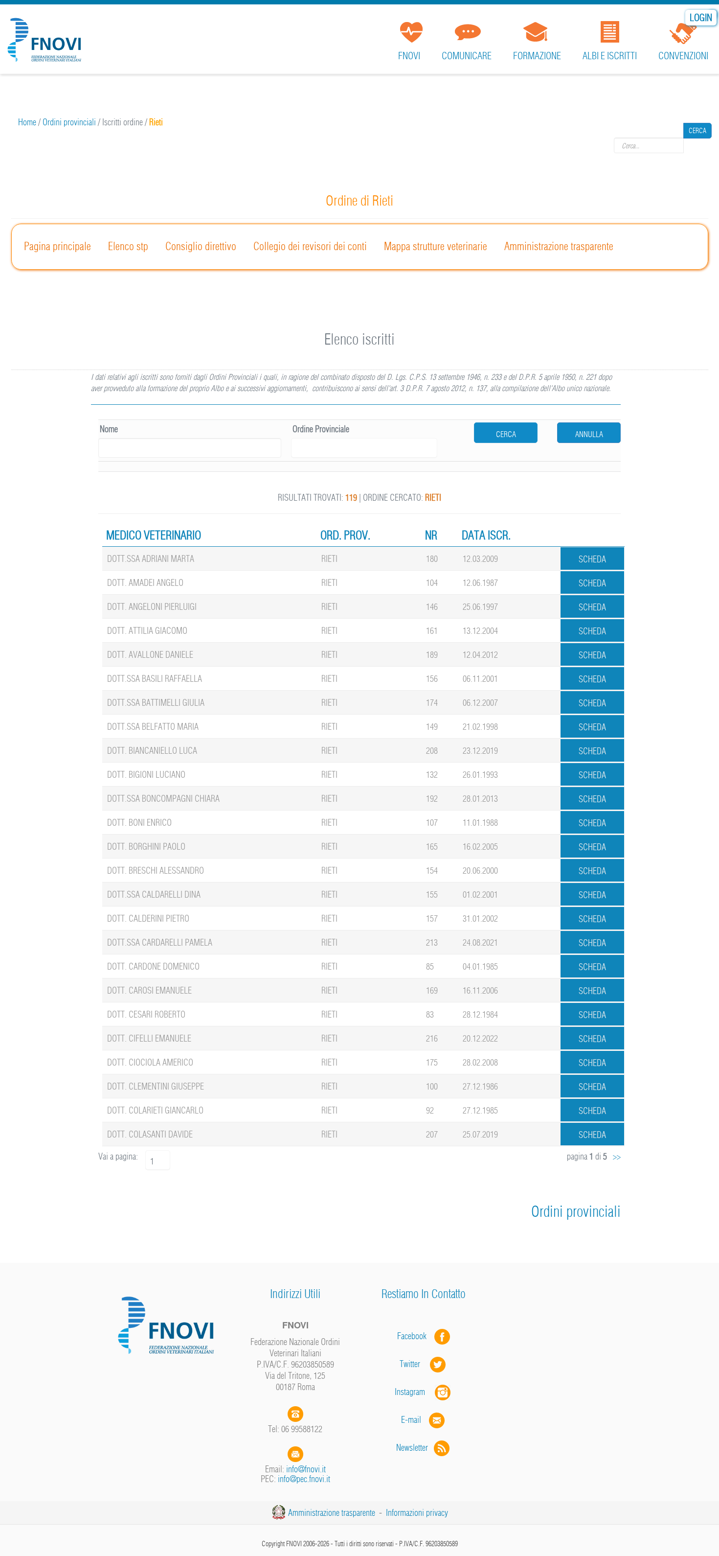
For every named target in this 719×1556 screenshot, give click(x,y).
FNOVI (409, 55)
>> (617, 1156)
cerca (506, 434)
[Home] (46, 36)
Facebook (414, 1336)
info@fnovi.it (306, 1469)
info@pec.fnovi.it (304, 1479)
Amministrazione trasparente (558, 246)
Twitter (415, 1364)
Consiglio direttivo (200, 246)
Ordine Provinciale (320, 429)
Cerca (697, 145)
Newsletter (415, 1447)
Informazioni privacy (417, 1512)
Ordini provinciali (69, 122)
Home (27, 122)
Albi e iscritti (610, 55)
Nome (109, 429)
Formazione (537, 55)
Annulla (589, 434)
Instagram (415, 1391)
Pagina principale (57, 246)
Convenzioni (683, 55)
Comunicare (467, 55)
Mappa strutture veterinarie (435, 246)
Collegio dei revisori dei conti (310, 246)
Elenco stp (128, 246)
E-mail (411, 1419)
